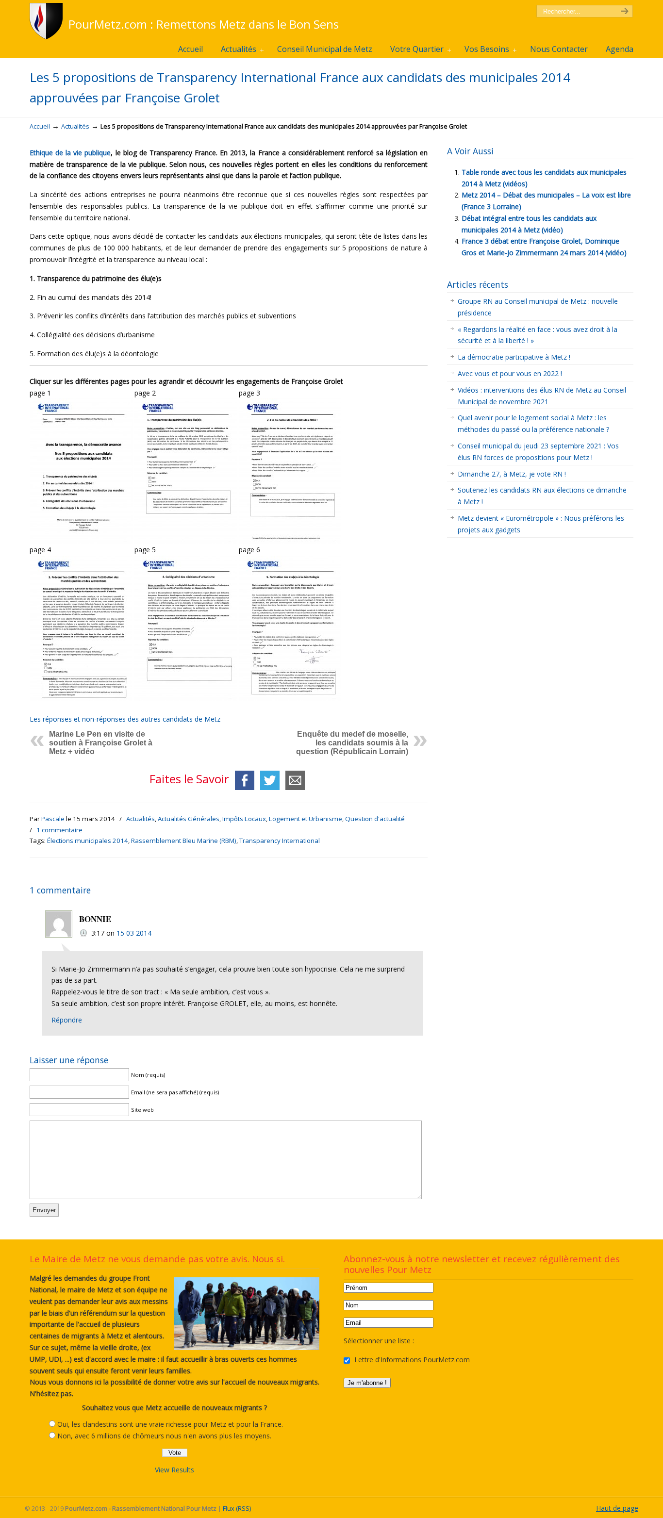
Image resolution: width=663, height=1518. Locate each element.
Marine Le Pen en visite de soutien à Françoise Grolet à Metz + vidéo (100, 743)
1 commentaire (59, 829)
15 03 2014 (133, 933)
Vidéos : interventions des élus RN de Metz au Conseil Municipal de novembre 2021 (542, 395)
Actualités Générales (188, 818)
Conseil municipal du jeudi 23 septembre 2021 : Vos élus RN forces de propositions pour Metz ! (538, 451)
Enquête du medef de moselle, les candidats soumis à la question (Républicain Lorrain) (352, 743)
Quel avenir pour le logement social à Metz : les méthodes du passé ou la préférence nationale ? (533, 423)
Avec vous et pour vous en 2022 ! (510, 373)
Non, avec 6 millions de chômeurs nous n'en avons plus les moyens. (164, 1435)
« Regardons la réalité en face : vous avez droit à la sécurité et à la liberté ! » (537, 335)
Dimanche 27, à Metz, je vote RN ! (512, 473)
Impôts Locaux (244, 818)
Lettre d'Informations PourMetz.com (411, 1359)
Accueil (40, 126)
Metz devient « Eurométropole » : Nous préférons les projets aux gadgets (541, 523)
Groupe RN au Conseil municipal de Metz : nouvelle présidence (538, 307)
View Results (174, 1469)
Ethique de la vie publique (70, 152)
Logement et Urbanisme (305, 818)
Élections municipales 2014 (87, 840)
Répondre (66, 1019)
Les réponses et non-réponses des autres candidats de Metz (125, 719)
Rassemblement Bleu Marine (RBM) (183, 840)
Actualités (75, 126)
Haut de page (617, 1508)
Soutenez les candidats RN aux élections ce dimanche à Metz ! (542, 495)
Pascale (53, 818)
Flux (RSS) (237, 1508)
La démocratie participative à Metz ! (514, 357)
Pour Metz (48, 21)
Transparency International (279, 840)
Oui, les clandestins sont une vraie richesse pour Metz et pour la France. (170, 1424)
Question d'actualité (375, 818)
